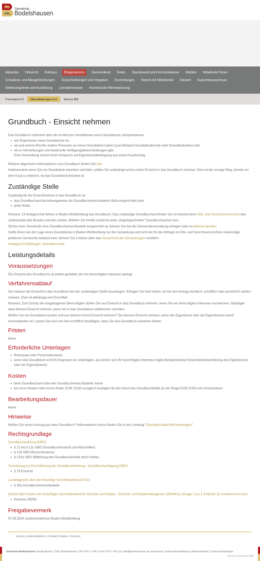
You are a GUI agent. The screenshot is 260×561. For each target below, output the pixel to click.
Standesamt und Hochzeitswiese (155, 72)
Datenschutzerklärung (177, 551)
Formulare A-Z (14, 99)
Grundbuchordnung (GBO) (27, 442)
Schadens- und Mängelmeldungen (30, 80)
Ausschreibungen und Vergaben (85, 80)
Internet (199, 226)
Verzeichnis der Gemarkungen (123, 238)
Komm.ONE (247, 555)
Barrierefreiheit (199, 551)
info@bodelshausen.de (136, 551)
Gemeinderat (101, 72)
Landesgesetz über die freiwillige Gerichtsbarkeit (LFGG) (49, 480)
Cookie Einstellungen (221, 551)
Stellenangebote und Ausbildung (28, 87)
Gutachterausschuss (212, 80)
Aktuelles (12, 72)
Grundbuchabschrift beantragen (169, 424)
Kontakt (53, 536)
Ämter (121, 72)
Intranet (185, 80)
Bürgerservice (74, 72)
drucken (20, 536)
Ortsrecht (31, 72)
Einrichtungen (125, 80)
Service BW (71, 99)
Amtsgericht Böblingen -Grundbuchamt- (36, 244)
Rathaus (51, 72)
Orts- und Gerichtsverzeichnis (218, 214)
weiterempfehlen (36, 536)
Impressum (157, 551)
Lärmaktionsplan (71, 87)
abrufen (210, 226)
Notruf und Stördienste (157, 80)
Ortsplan (63, 536)
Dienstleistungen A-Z (43, 99)
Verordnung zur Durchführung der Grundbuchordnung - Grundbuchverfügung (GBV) (68, 466)
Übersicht (75, 536)
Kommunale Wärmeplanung (109, 87)
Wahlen (191, 72)
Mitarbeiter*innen (215, 72)
